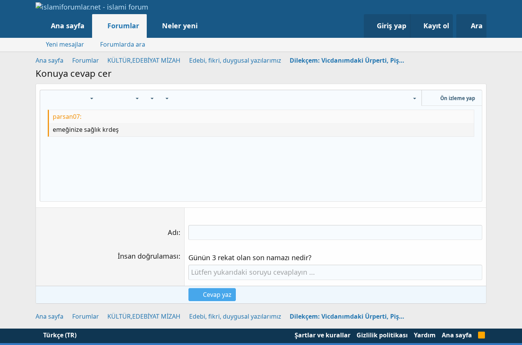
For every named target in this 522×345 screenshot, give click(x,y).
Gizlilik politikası (382, 335)
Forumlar (123, 25)
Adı (173, 232)
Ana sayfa (67, 25)
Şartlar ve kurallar (322, 335)
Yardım (425, 335)
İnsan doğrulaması (148, 256)
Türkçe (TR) (59, 335)
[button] (205, 25)
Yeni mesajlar (65, 44)
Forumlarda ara (122, 44)
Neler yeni (180, 25)
